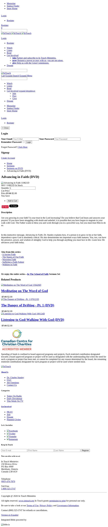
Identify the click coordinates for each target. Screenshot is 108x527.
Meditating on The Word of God (24, 291)
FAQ (9, 380)
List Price (5, 191)
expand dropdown (27, 91)
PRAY (10, 412)
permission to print (57, 501)
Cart (3, 75)
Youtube (12, 436)
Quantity (5, 188)
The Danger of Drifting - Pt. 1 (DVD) (27, 305)
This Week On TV (15, 401)
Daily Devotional (14, 398)
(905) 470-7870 (8, 481)
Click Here (22, 147)
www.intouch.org (26, 501)
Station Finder (13, 6)
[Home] (16, 33)
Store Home (12, 8)
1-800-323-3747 (8, 489)
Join (14, 93)
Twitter (12, 433)
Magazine (11, 3)
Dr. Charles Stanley (15, 377)
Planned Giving (14, 419)
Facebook (13, 431)
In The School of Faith (38, 274)
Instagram (13, 439)
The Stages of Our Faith (13, 257)
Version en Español (9, 515)
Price (3, 193)
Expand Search (12, 75)
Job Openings (13, 382)
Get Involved (6, 406)
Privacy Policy (46, 505)
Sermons (10, 166)
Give (14, 98)
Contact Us (12, 385)
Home (9, 163)
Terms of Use (33, 505)
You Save (5, 196)
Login (3, 16)
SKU (3, 185)
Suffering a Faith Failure (13, 262)
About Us (4, 372)
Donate (10, 417)
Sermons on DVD (15, 168)
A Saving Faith (9, 254)
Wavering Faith (9, 259)
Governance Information (68, 505)
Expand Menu (26, 75)
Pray (14, 96)
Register (10, 20)
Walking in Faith (9, 264)
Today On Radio (14, 396)
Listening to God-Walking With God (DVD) (32, 319)
